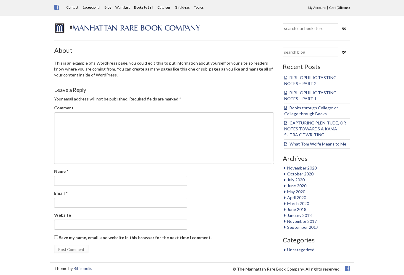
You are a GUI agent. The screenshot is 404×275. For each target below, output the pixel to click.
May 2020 (296, 191)
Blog (107, 7)
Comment (64, 107)
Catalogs (164, 7)
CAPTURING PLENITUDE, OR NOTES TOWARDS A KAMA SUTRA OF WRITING (315, 128)
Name (60, 171)
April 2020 (296, 197)
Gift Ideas (182, 7)
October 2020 (300, 173)
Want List (122, 7)
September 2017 (302, 227)
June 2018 (296, 209)
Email (59, 193)
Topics (199, 7)
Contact (72, 7)
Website (62, 215)
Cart (339, 7)
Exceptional (91, 7)
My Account (317, 7)
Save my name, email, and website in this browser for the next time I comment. (135, 237)
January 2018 (299, 215)
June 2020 (296, 185)
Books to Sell (143, 7)
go (344, 28)
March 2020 (298, 203)
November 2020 (302, 167)
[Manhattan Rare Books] (127, 27)
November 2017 (302, 221)
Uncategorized (300, 249)
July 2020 (296, 179)
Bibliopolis (83, 268)
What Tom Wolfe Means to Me (318, 143)
